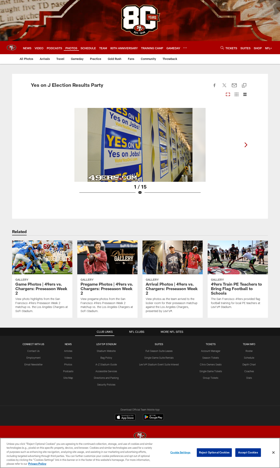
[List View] (245, 94)
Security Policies (106, 384)
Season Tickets (210, 357)
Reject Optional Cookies (214, 452)
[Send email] (234, 87)
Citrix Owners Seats (211, 364)
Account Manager (210, 350)
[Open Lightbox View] (140, 154)
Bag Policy (106, 357)
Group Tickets (210, 377)
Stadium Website (106, 350)
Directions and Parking (106, 377)
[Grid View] (236, 94)
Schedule (249, 357)
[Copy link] (244, 85)
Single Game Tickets (210, 371)
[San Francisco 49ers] (140, 436)
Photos (68, 364)
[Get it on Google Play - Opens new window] (153, 419)
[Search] (222, 47)
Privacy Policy (37, 463)
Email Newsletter (33, 364)
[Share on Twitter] (224, 87)
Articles (68, 350)
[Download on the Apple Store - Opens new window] (125, 417)
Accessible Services (106, 371)
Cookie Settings (180, 452)
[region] (140, 453)
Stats (249, 377)
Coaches (249, 371)
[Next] (245, 144)
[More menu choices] (185, 47)
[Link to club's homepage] (11, 48)
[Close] (273, 452)
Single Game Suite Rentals (159, 357)
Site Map (68, 377)
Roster (249, 350)
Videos (68, 357)
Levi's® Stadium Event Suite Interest (159, 364)
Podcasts (68, 371)
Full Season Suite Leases (159, 350)
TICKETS (211, 344)
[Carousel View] (228, 94)
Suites (159, 344)
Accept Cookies (248, 452)
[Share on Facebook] (214, 87)
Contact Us (33, 350)
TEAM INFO (249, 344)
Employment (33, 357)
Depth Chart (249, 364)
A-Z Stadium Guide (106, 364)
